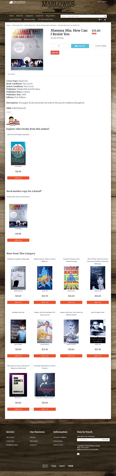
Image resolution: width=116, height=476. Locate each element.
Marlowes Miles (29, 19)
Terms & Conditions (59, 437)
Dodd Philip (18, 166)
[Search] (105, 16)
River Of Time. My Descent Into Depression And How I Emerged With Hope (97, 261)
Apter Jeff (44, 291)
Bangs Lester (71, 291)
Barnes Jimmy (18, 344)
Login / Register (102, 1)
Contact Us (39, 16)
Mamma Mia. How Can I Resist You (69, 25)
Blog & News (50, 16)
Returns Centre (58, 445)
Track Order (10, 441)
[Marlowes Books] (58, 7)
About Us (19, 16)
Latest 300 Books (15, 19)
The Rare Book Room (45, 19)
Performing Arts (17, 25)
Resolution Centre (12, 445)
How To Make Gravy (97, 312)
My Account (10, 437)
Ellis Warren (18, 397)
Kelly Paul (98, 344)
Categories (29, 16)
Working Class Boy (18, 312)
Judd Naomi (98, 291)
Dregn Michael (45, 344)
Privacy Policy (57, 441)
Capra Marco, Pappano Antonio (45, 397)
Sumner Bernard (71, 344)
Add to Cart (18, 178)
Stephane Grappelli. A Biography (18, 259)
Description (11, 74)
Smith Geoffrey (18, 291)
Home (11, 16)
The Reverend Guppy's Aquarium (18, 134)
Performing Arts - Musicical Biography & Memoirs (40, 25)
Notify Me (81, 46)
